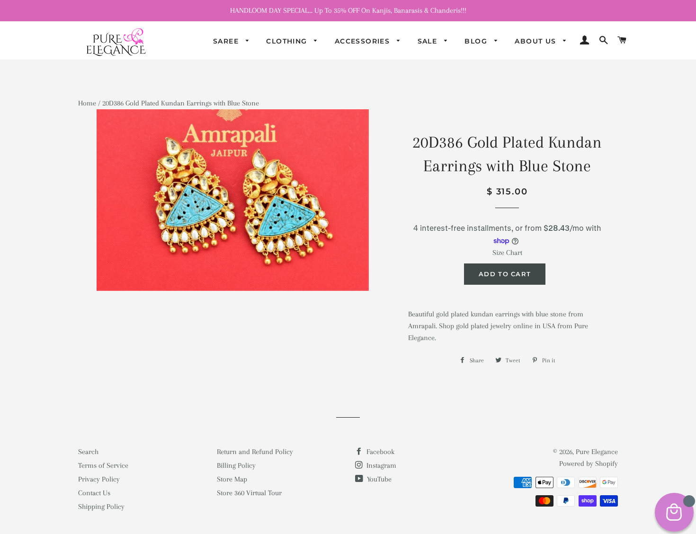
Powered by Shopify (588, 463)
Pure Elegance (597, 451)
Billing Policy (236, 465)
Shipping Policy (101, 506)
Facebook (379, 451)
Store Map (232, 479)
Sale (429, 41)
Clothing (288, 41)
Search (88, 451)
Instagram (380, 465)
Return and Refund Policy (255, 451)
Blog (477, 41)
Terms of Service (103, 465)
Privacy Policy (99, 479)
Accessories (364, 41)
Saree (227, 41)
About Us (537, 41)
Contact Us (94, 493)
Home (87, 103)
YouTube (378, 479)
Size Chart (507, 252)
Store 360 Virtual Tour (249, 493)
